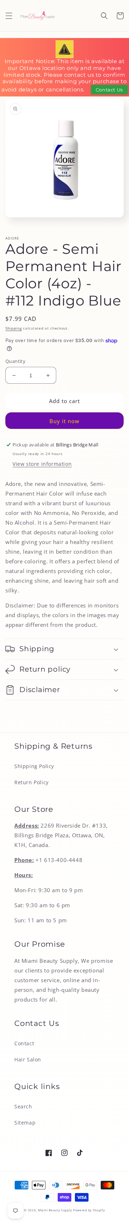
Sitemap (24, 1122)
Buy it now (64, 421)
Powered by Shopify (89, 1210)
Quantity (15, 361)
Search (23, 1106)
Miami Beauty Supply (55, 1210)
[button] (9, 16)
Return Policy (31, 782)
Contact (24, 1043)
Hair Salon (27, 1059)
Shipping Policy (34, 766)
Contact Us (109, 90)
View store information (42, 463)
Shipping (13, 328)
